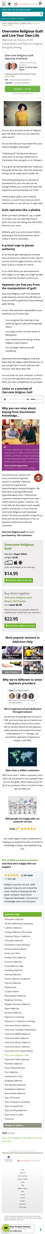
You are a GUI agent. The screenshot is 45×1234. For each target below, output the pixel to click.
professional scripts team (21, 700)
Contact (22, 1194)
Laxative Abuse (12, 991)
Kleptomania (10, 987)
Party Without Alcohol (15, 1068)
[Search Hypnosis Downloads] (41, 13)
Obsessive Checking (14, 1017)
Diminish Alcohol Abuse (15, 949)
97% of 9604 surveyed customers (20, 860)
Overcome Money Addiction (17, 1042)
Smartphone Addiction (15, 1089)
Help (22, 1191)
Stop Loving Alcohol (14, 1106)
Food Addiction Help (14, 966)
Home (22, 1169)
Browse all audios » (14, 1125)
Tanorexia (9, 1119)
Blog (22, 1185)
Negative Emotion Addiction (17, 1004)
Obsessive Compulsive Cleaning (20, 1021)
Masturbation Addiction (15, 996)
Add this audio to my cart (20, 580)
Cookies (22, 1201)
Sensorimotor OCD (13, 1076)
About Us (22, 1173)
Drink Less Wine (12, 953)
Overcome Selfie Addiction (17, 1059)
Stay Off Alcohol (12, 1098)
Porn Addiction (11, 1072)
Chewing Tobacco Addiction (17, 936)
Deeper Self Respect (15, 601)
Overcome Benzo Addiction (17, 1025)
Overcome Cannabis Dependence (20, 1030)
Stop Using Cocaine (14, 1114)
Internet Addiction (13, 983)
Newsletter (22, 1204)
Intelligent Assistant (17, 18)
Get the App (22, 1207)
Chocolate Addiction (14, 940)
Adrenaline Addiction (14, 919)
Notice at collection (12, 1231)
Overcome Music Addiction (17, 1047)
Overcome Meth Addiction (17, 1038)
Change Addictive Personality (18, 932)
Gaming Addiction (13, 974)
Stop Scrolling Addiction (16, 1110)
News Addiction (12, 1008)
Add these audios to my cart (21, 626)
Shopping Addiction (13, 1081)
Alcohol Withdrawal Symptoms (19, 923)
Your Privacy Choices (20, 1226)
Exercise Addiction (13, 962)
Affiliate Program (23, 1188)
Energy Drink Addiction (15, 957)
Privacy (22, 1198)
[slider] (16, 399)
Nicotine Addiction (13, 1013)
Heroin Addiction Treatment (17, 979)
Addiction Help (12, 914)
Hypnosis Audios (23, 1179)
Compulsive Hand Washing (17, 945)
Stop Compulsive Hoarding (17, 1102)
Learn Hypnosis (22, 1176)
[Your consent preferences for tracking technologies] (40, 1229)
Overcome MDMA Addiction (17, 1034)
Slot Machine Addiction (15, 1085)
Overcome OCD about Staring (19, 1051)
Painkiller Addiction (13, 1064)
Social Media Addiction (15, 1093)
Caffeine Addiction (13, 928)
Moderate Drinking (13, 1000)
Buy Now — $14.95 (22, 89)
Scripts (22, 1182)
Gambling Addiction (14, 970)
